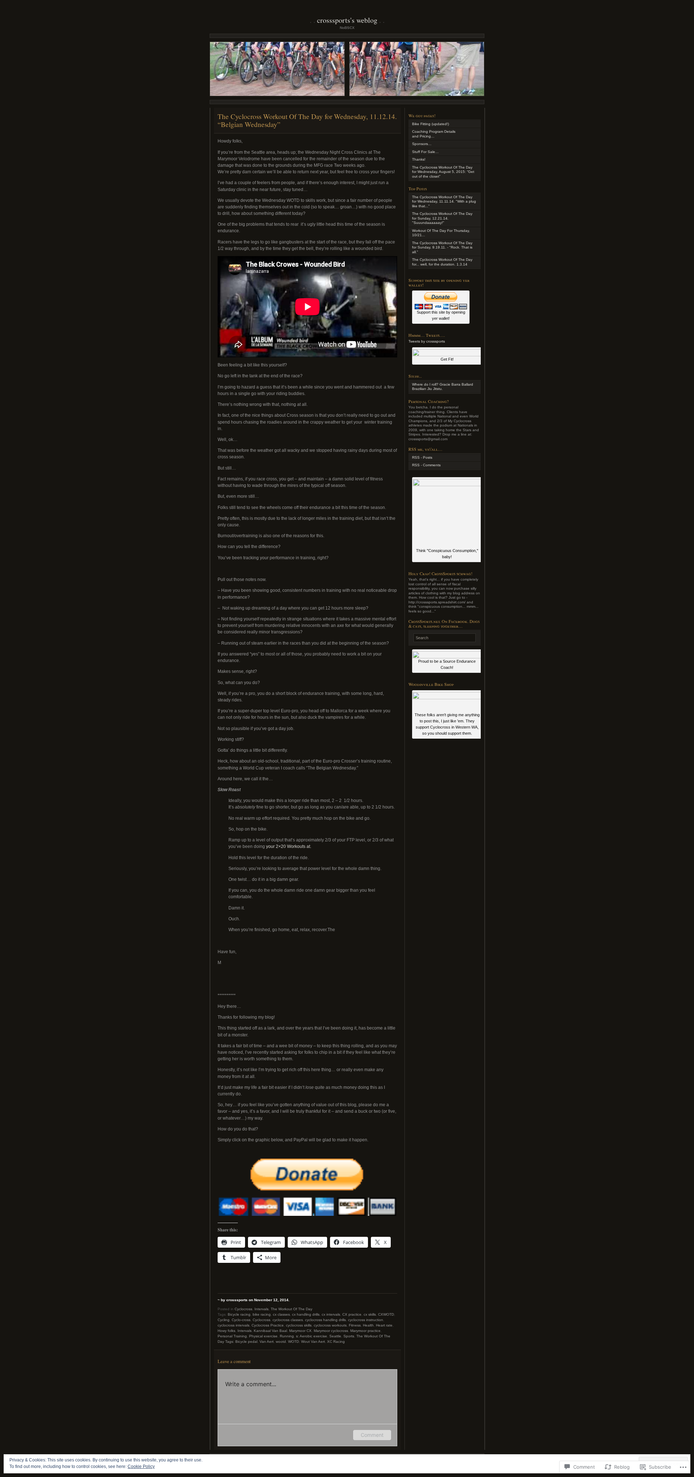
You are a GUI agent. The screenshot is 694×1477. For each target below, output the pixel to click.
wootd (281, 1342)
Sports (348, 1336)
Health (368, 1325)
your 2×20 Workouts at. (288, 846)
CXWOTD (386, 1314)
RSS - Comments (426, 465)
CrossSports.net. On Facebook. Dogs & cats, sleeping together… (444, 623)
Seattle (335, 1336)
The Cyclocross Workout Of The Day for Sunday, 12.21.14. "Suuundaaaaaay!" (442, 218)
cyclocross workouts (330, 1325)
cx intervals (331, 1314)
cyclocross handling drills (325, 1320)
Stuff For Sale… (425, 152)
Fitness (355, 1325)
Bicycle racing (239, 1314)
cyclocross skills (299, 1325)
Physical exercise (263, 1336)
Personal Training (232, 1336)
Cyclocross (243, 1309)
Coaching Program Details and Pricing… (433, 134)
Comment (372, 1435)
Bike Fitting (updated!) (430, 124)
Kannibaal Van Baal (270, 1331)
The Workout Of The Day (291, 1309)
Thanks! (418, 159)
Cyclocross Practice (268, 1325)
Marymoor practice (365, 1331)
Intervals (261, 1309)
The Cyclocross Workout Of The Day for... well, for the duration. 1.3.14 (442, 262)
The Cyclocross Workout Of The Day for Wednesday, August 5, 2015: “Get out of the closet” (443, 171)
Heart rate (384, 1325)
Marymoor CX (300, 1331)
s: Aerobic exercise (311, 1336)
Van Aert (267, 1342)
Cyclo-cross (241, 1320)
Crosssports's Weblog (347, 20)
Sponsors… (422, 144)
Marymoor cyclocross (331, 1331)
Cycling (224, 1320)
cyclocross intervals (233, 1325)
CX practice (351, 1314)
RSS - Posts (422, 457)
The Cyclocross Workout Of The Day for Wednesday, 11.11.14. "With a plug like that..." (444, 201)
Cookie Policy (141, 1466)
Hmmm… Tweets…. (426, 335)
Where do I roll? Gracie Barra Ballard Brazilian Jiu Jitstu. (442, 386)
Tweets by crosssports (426, 341)
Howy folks (226, 1331)
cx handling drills (306, 1314)
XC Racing (336, 1342)
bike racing (262, 1314)
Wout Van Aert (313, 1342)
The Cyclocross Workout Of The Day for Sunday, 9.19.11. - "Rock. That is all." (442, 247)
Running (287, 1336)
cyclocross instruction (365, 1320)
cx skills (370, 1314)
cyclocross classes (288, 1320)
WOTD (293, 1342)
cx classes (281, 1314)
